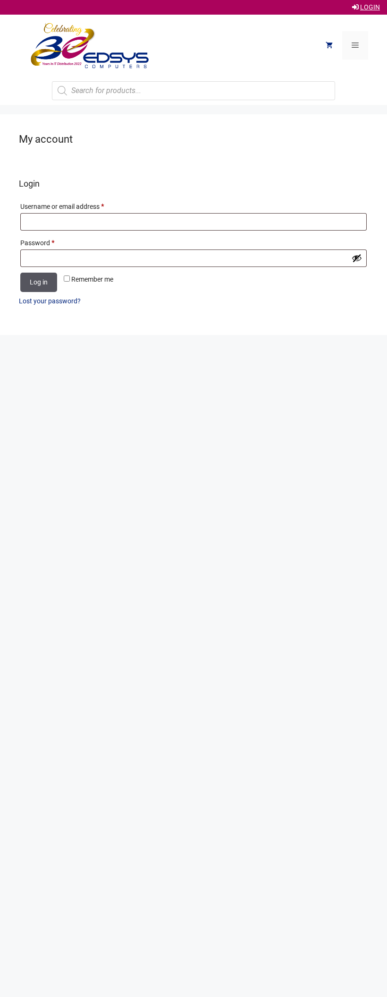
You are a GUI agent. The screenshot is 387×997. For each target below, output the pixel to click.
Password (50, 243)
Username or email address (75, 206)
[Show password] (357, 258)
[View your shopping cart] (329, 45)
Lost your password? (50, 301)
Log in (39, 282)
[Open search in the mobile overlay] (193, 90)
